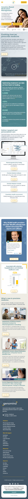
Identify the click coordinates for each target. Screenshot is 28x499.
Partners (5, 468)
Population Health (7, 428)
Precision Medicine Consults (9, 426)
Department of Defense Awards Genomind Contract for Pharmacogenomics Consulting (11, 323)
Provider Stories (6, 454)
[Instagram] (15, 484)
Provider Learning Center (8, 457)
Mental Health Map (7, 429)
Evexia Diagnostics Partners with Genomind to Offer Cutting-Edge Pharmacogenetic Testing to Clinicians (13, 384)
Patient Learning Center (8, 455)
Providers (5, 436)
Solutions (5, 420)
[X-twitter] (18, 484)
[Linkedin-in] (10, 484)
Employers (5, 441)
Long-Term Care (6, 438)
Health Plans (5, 443)
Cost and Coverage (7, 450)
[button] (2, 2)
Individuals (5, 435)
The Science (5, 464)
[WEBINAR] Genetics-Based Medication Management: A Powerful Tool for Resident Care (14, 353)
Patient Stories (6, 452)
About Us (5, 461)
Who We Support (7, 433)
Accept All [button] (14, 492)
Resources (5, 448)
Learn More (5, 334)
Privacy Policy (16, 488)
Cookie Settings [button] (14, 495)
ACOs (4, 440)
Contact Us (5, 473)
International (5, 445)
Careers (4, 471)
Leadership (5, 466)
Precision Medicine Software (9, 424)
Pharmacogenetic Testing (8, 422)
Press (4, 469)
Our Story (5, 463)
